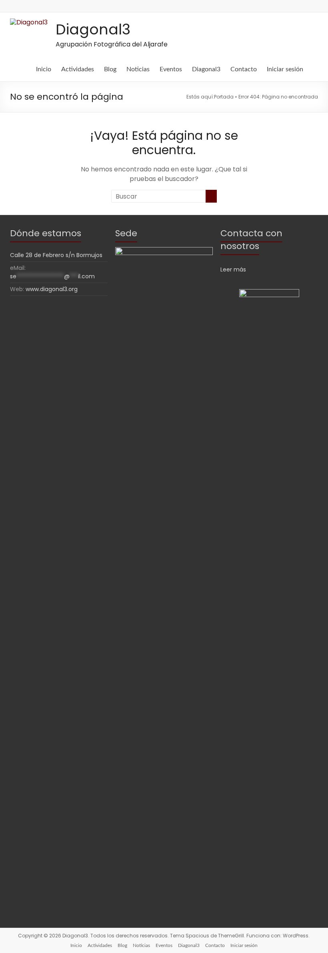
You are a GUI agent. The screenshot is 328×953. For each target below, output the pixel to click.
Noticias (138, 69)
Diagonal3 (93, 29)
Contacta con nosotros (251, 239)
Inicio (43, 69)
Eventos (171, 69)
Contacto (243, 69)
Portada (224, 96)
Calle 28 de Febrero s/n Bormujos (56, 255)
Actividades (77, 69)
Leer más (233, 269)
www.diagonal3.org (52, 289)
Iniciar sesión (285, 69)
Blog (110, 69)
